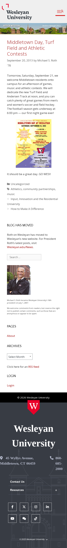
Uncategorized (20, 184)
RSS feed (33, 367)
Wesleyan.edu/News (20, 247)
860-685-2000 (59, 463)
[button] (60, 11)
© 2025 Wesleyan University (32, 539)
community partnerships (39, 189)
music (11, 194)
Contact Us (17, 481)
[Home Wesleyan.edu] (33, 407)
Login (10, 385)
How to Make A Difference (27, 209)
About (11, 336)
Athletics (16, 189)
